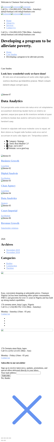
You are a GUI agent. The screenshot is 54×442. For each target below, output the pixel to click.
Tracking (10, 268)
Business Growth (10, 160)
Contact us (5, 314)
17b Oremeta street (9, 348)
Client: (11, 143)
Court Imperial (9, 210)
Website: (12, 148)
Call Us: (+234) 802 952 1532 (13, 307)
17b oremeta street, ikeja (11, 304)
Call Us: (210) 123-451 (10, 351)
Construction (11, 266)
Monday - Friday (8, 355)
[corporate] (6, 7)
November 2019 (13, 250)
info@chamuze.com (9, 11)
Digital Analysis (9, 173)
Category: (13, 141)
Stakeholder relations (9, 228)
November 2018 (13, 252)
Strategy (4, 203)
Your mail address (8, 373)
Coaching (5, 166)
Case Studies (11, 54)
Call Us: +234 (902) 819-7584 (13, 9)
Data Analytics (9, 198)
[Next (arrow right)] (5, 440)
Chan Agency (8, 185)
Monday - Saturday (9, 311)
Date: (11, 146)
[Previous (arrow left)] (2, 440)
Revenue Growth (10, 223)
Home (8, 52)
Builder (9, 263)
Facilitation (5, 178)
